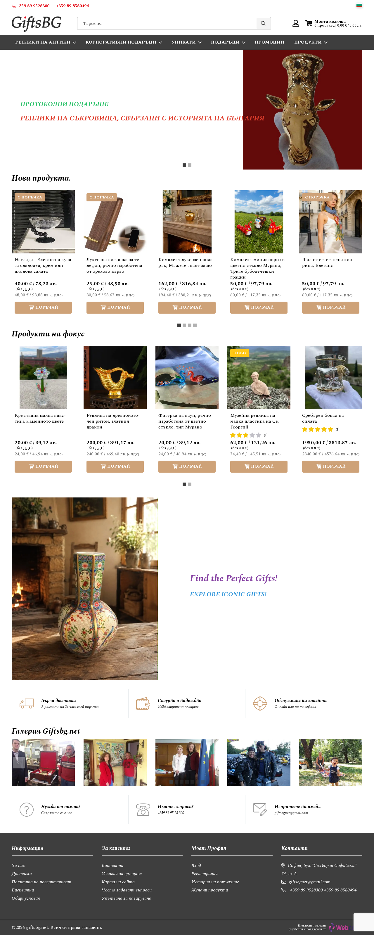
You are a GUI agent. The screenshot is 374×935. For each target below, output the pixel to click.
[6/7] (197, 782)
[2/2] (189, 165)
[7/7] (203, 782)
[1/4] (179, 325)
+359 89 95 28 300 (171, 813)
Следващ (350, 258)
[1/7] (171, 782)
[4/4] (195, 325)
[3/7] (181, 782)
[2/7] (176, 782)
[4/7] (187, 782)
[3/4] (189, 325)
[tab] (184, 165)
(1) (266, 435)
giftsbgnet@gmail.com (291, 813)
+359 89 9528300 (306, 889)
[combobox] (174, 23)
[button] (359, 5)
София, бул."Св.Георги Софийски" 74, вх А (318, 869)
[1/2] (184, 165)
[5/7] (192, 782)
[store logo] (36, 23)
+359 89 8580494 (340, 889)
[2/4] (184, 325)
